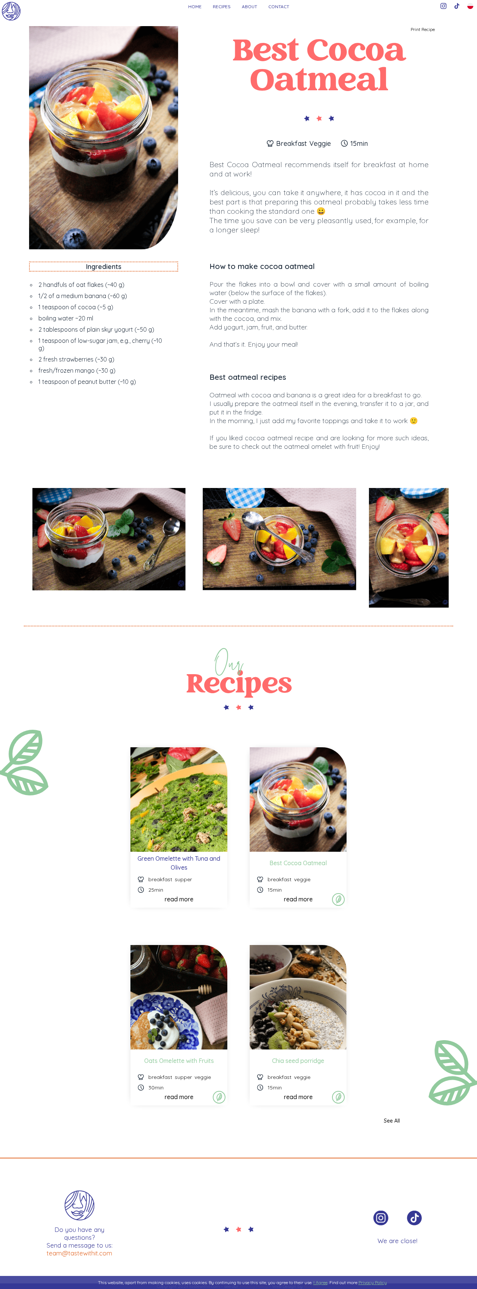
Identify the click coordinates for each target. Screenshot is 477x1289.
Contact (278, 6)
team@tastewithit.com (79, 1253)
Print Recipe (423, 29)
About (249, 6)
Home (195, 6)
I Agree (320, 1282)
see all (392, 1120)
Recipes (222, 6)
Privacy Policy (372, 1282)
